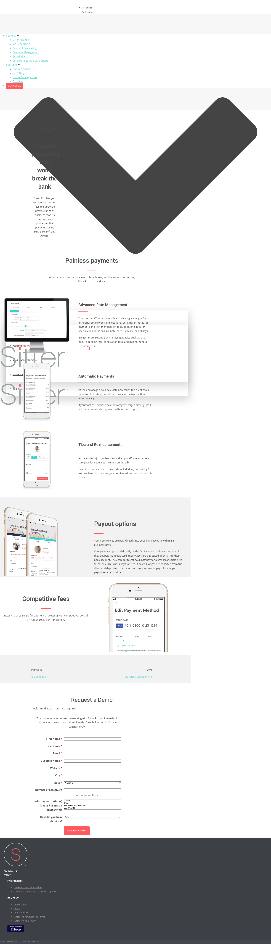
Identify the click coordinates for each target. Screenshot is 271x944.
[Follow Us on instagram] (10, 875)
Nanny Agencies (22, 69)
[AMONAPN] (92, 808)
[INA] (92, 803)
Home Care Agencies (25, 77)
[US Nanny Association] (92, 805)
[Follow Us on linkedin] (7, 875)
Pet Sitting (19, 73)
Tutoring (18, 81)
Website (56, 768)
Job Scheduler (39, 676)
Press (17, 908)
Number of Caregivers (48, 790)
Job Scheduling (21, 44)
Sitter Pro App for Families (28, 887)
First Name (54, 738)
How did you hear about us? (51, 819)
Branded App (20, 56)
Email (57, 753)
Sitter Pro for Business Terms (29, 916)
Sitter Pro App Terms (25, 920)
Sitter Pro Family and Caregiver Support (35, 891)
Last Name (54, 746)
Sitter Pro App (21, 40)
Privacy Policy (21, 912)
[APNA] (92, 800)
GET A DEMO (14, 85)
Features (11, 35)
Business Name (51, 760)
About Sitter (20, 904)
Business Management (26, 52)
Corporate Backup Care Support (31, 60)
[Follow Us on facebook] (5, 875)
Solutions (11, 64)
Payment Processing (25, 48)
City (58, 775)
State (57, 782)
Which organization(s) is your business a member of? (48, 805)
